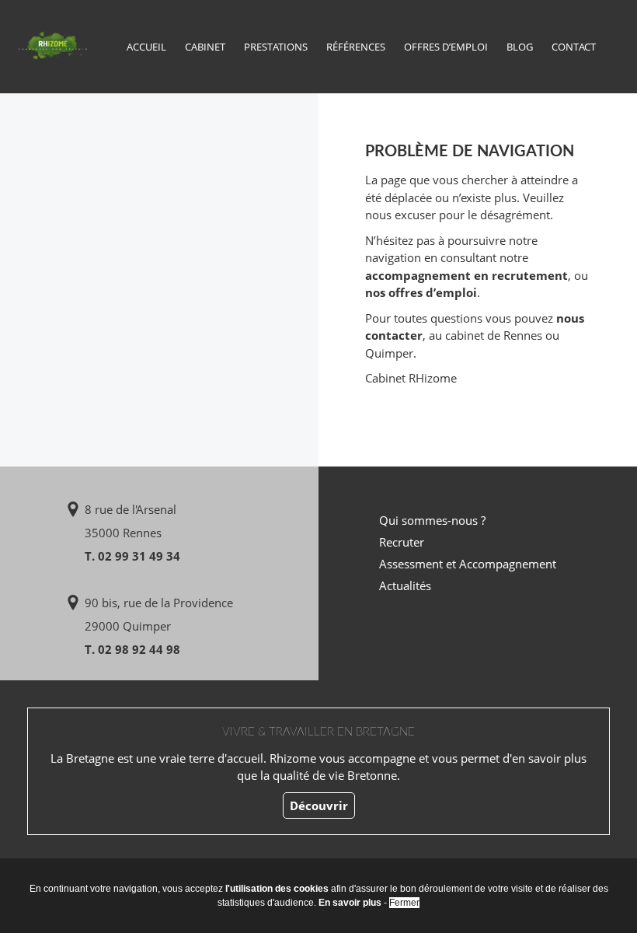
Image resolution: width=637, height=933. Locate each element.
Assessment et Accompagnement (467, 564)
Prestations (276, 47)
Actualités (405, 585)
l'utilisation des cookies (277, 888)
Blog (519, 47)
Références (355, 47)
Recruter (401, 542)
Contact (574, 47)
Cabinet (205, 47)
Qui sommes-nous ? (432, 520)
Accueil (146, 47)
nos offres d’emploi (421, 292)
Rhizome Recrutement (54, 44)
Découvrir (319, 805)
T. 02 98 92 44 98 (132, 649)
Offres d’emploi (446, 47)
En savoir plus (349, 902)
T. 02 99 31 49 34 (132, 556)
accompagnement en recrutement (466, 275)
